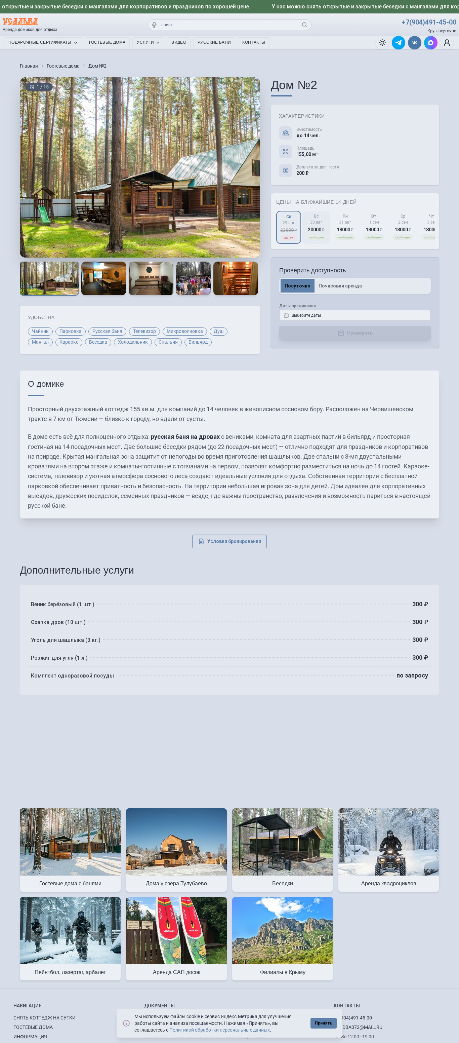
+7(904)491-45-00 (429, 22)
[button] (447, 42)
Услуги (145, 42)
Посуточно (297, 285)
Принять (323, 1023)
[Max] (430, 42)
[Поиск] (304, 25)
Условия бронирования (234, 541)
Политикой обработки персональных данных (219, 1030)
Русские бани (214, 42)
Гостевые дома (107, 42)
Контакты (253, 42)
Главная (29, 66)
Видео (178, 42)
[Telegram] (398, 42)
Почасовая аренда (340, 285)
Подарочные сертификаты (40, 42)
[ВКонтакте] (414, 42)
